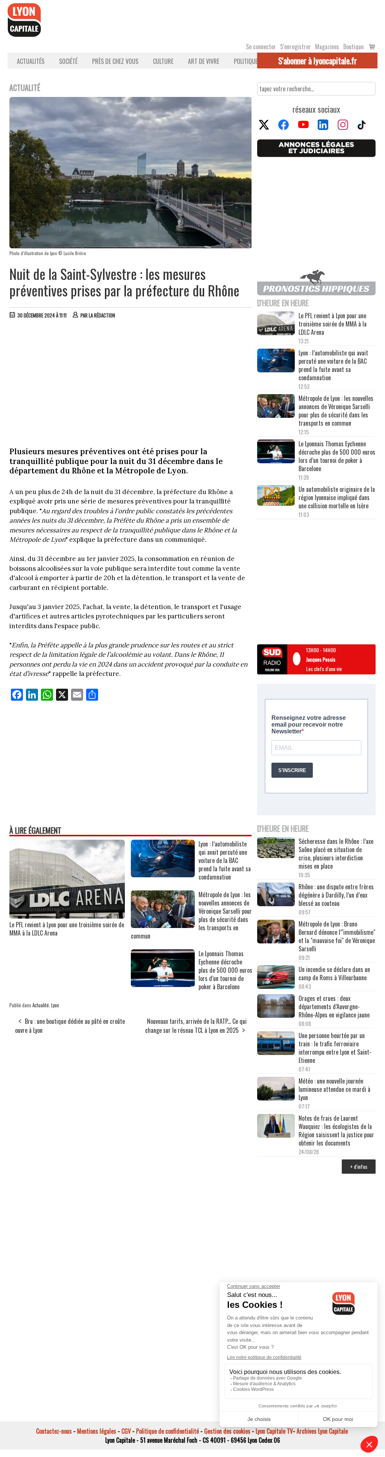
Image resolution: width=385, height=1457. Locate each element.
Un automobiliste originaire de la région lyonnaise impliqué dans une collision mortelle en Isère (337, 497)
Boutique (353, 46)
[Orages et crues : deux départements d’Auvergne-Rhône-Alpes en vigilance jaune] (276, 1006)
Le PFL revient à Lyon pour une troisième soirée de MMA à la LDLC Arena (66, 928)
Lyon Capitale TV (274, 1431)
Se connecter (261, 46)
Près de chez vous (115, 61)
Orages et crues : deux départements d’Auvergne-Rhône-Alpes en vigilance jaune (335, 1006)
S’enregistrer (295, 46)
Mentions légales (96, 1431)
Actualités (30, 61)
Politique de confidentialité (167, 1431)
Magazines (327, 46)
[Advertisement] (130, 381)
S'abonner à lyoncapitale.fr (317, 60)
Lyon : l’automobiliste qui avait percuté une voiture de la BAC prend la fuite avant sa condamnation (333, 365)
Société (68, 61)
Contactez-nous (54, 1431)
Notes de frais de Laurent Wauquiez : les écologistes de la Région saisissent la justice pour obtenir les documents (336, 1130)
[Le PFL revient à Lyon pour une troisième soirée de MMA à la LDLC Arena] (67, 915)
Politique (246, 61)
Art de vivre (203, 61)
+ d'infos (358, 1166)
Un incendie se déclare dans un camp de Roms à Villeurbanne (334, 973)
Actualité (40, 1005)
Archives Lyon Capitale (322, 1431)
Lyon (55, 1005)
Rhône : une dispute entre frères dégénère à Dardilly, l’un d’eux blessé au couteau (336, 895)
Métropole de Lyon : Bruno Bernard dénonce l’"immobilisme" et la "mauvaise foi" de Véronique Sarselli (337, 936)
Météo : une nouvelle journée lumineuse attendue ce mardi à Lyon (334, 1089)
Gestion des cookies (227, 1431)
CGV (126, 1431)
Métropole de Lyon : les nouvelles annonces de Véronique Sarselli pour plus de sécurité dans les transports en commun (336, 410)
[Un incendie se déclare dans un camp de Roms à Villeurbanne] (276, 977)
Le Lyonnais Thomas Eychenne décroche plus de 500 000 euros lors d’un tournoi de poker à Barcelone (337, 456)
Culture (163, 61)
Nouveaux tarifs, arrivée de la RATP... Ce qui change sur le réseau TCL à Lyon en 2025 (196, 1026)
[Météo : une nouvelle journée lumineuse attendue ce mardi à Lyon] (276, 1089)
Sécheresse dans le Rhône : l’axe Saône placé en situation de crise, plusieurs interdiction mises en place (336, 853)
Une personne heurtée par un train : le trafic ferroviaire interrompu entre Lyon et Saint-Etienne (335, 1047)
